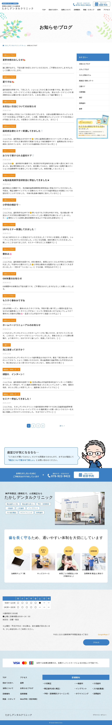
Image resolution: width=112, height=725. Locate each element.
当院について (66, 10)
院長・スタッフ (88, 10)
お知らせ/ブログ (84, 64)
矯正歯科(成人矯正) (52, 688)
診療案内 (77, 10)
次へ (61, 426)
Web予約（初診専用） (29, 699)
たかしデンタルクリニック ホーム (15, 45)
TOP (44, 10)
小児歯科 (97, 683)
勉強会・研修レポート (86, 80)
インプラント (81, 688)
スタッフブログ (84, 69)
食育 (80, 109)
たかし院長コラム (85, 75)
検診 (80, 97)
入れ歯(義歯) (99, 688)
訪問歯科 (82, 103)
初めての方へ (53, 10)
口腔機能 (82, 92)
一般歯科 (79, 683)
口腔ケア (82, 86)
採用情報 (23, 693)
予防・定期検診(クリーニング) (56, 693)
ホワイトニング (82, 693)
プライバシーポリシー (100, 714)
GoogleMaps (103, 634)
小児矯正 (47, 683)
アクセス (107, 10)
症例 (99, 10)
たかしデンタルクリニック (18, 715)
